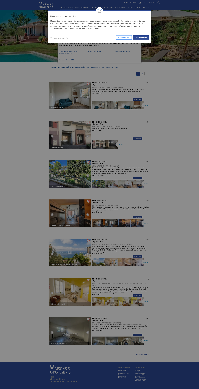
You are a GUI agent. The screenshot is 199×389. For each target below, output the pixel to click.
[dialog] (99, 26)
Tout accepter (141, 37)
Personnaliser (124, 38)
